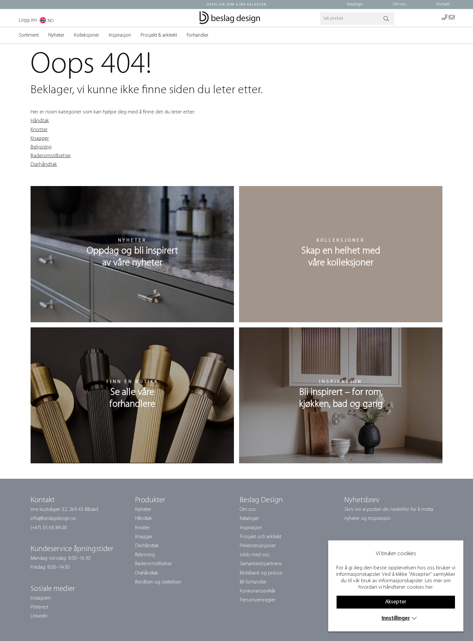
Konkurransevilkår (258, 591)
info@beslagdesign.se (53, 518)
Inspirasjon (120, 35)
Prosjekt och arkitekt (260, 536)
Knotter (39, 129)
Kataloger (355, 4)
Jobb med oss (255, 554)
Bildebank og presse (261, 573)
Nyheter (56, 35)
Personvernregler (257, 600)
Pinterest (39, 607)
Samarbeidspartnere (261, 563)
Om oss (399, 4)
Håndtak (40, 120)
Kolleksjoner (86, 35)
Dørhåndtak (44, 164)
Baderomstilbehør (51, 155)
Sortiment (29, 35)
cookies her (419, 587)
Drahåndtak (146, 573)
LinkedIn (39, 616)
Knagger (40, 138)
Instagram (41, 598)
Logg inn (28, 20)
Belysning (41, 147)
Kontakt (443, 4)
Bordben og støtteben (158, 582)
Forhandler (198, 35)
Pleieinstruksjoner (258, 545)
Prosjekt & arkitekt (159, 35)
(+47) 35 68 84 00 (49, 527)
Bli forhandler (253, 582)
